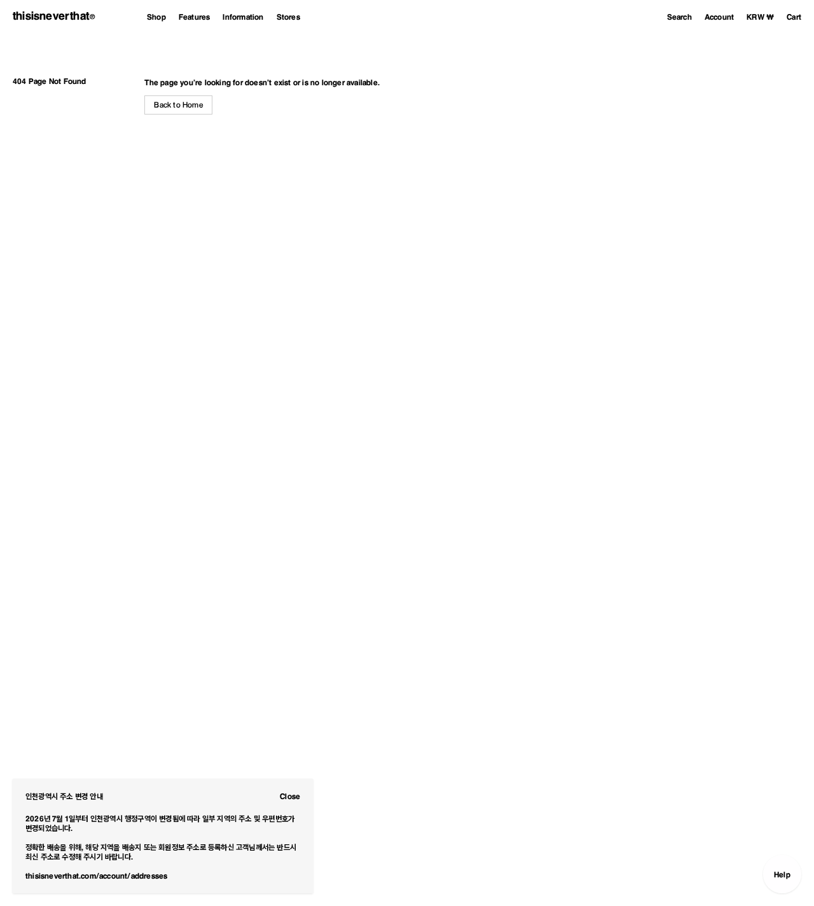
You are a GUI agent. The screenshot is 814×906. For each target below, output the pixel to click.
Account (719, 17)
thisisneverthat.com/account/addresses (96, 876)
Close (290, 796)
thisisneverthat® (54, 16)
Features (194, 17)
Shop (156, 17)
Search (679, 17)
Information (243, 17)
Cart (794, 17)
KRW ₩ (760, 17)
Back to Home (178, 104)
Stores (288, 17)
